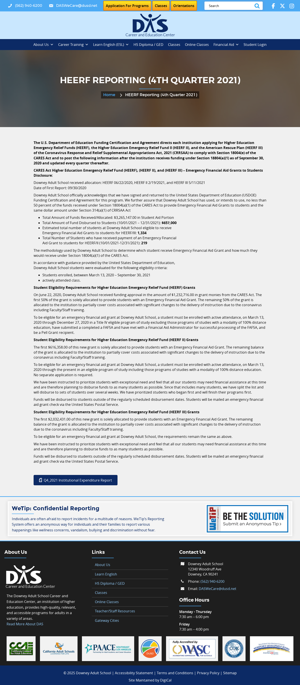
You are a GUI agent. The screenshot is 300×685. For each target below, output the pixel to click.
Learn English (106, 574)
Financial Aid (223, 44)
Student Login (255, 44)
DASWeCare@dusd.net (217, 588)
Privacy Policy (208, 673)
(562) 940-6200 (212, 581)
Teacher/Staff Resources (115, 611)
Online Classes (197, 44)
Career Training (71, 44)
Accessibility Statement (134, 673)
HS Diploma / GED (148, 44)
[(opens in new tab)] (21, 648)
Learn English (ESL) (108, 44)
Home (109, 95)
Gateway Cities (107, 620)
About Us (41, 44)
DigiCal (166, 680)
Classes (174, 44)
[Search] (258, 6)
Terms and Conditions (175, 673)
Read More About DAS (25, 624)
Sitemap (230, 673)
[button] (24, 5)
